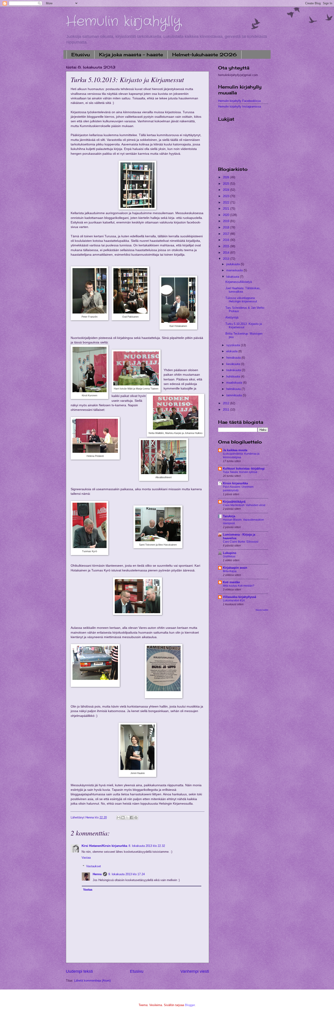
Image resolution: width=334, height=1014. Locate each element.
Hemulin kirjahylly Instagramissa (239, 106)
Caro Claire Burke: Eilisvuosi (240, 541)
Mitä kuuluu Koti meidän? (238, 585)
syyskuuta (233, 345)
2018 (226, 227)
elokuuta (232, 351)
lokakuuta (233, 276)
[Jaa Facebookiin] (131, 817)
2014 (226, 252)
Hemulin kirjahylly (123, 21)
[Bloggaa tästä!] (123, 817)
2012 (226, 403)
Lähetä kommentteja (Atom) (92, 980)
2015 (226, 246)
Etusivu (80, 54)
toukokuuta (234, 370)
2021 (226, 208)
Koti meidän (231, 582)
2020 (226, 215)
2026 (226, 177)
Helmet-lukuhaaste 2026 (204, 54)
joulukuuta (233, 264)
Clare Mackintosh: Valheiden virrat (244, 505)
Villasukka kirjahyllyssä (239, 597)
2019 (226, 221)
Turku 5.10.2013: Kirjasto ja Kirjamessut (243, 325)
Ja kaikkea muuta (235, 450)
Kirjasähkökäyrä (234, 501)
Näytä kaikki (262, 610)
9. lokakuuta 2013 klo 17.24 (126, 874)
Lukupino (229, 553)
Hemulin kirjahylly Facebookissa (239, 101)
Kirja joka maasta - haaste (131, 54)
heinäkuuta (234, 357)
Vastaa (86, 857)
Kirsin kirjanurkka (235, 483)
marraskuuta (235, 270)
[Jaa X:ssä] (127, 817)
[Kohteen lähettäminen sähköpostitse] (118, 817)
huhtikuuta (233, 376)
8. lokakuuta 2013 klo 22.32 (147, 845)
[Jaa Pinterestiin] (136, 817)
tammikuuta (234, 395)
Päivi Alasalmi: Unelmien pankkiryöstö (238, 488)
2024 (226, 189)
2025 (226, 183)
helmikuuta (234, 389)
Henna (97, 874)
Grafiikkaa (229, 556)
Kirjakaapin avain (235, 567)
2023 (226, 196)
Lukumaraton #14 (234, 600)
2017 (226, 233)
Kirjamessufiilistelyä (238, 282)
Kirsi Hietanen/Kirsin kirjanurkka (104, 845)
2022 (226, 202)
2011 (226, 409)
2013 (226, 258)
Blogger (190, 1005)
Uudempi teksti (79, 971)
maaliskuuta (234, 382)
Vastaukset (93, 866)
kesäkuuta (233, 364)
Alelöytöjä (231, 317)
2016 (226, 240)
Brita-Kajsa (230, 571)
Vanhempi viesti (194, 971)
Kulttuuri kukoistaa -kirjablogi (244, 468)
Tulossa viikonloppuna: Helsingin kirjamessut (241, 299)
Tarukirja (229, 516)
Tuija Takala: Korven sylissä (240, 472)
